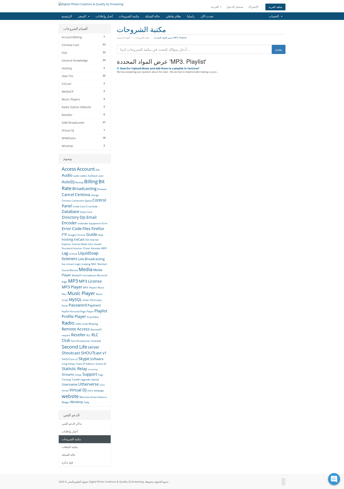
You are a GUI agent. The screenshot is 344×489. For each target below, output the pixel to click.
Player (90, 311)
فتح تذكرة (67, 462)
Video (102, 384)
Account (86, 169)
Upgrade (85, 379)
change (95, 195)
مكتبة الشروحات (129, 16)
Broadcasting (84, 188)
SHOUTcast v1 (94, 353)
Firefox (97, 228)
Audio (67, 175)
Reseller (78, 334)
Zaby (86, 402)
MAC (94, 264)
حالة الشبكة (152, 16)
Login (78, 264)
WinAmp (76, 402)
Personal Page (78, 311)
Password (78, 305)
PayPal (65, 311)
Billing (91, 181)
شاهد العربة (275, 7)
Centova (82, 194)
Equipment (95, 223)
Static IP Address (85, 364)
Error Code (72, 228)
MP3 (73, 280)
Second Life (74, 346)
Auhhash (93, 175)
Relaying (93, 323)
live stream (68, 264)
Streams (68, 374)
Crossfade (92, 206)
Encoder (69, 222)
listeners (69, 258)
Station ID (101, 364)
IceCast (79, 239)
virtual (65, 390)
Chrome (66, 200)
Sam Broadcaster (80, 341)
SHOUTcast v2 (70, 359)
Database (70, 211)
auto (101, 175)
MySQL (75, 299)
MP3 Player (72, 287)
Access (69, 169)
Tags (100, 374)
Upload (95, 379)
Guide (91, 234)
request (66, 335)
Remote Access (76, 329)
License (73, 253)
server (93, 347)
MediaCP (77, 275)
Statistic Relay (74, 368)
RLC (88, 335)
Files (86, 228)
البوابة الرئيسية (123, 37)
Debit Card (86, 212)
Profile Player (74, 316)
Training (66, 379)
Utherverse (88, 384)
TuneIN (76, 379)
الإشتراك (253, 7)
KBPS (104, 248)
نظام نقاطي (173, 16)
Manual (73, 270)
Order (86, 300)
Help (100, 235)
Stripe (78, 374)
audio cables (80, 175)
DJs (83, 217)
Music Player (81, 293)
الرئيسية (67, 16)
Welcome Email (88, 397)
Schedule (96, 341)
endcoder (83, 223)
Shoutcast (71, 353)
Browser (102, 189)
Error (105, 223)
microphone (89, 275)
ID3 (87, 239)
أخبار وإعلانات (104, 16)
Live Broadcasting (91, 259)
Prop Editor (93, 317)
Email (91, 217)
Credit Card (79, 206)
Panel (65, 305)
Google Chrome (76, 235)
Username (69, 384)
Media (85, 269)
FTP (64, 234)
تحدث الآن (207, 16)
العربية (215, 7)
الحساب (274, 16)
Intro (90, 244)
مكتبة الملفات (70, 447)
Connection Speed (81, 200)
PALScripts (96, 300)
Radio (68, 322)
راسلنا (191, 16)
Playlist (100, 311)
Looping (86, 264)
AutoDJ (68, 181)
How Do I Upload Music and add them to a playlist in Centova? (159, 68)
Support (89, 374)
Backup (79, 182)
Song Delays (68, 364)
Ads (98, 169)
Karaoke (95, 248)
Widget (65, 402)
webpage (99, 390)
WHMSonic (102, 397)
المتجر (83, 16)
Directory (70, 217)
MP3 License (90, 281)
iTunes (86, 248)
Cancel (68, 194)
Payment (94, 305)
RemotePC (96, 329)
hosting (67, 239)
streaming (92, 369)
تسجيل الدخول (234, 7)
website (70, 396)
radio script (81, 323)
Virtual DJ (77, 390)
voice (90, 390)
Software (97, 359)
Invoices (77, 248)
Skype (83, 358)
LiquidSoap (88, 253)
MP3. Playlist (90, 287)
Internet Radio (79, 244)
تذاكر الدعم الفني (72, 423)
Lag (65, 253)
